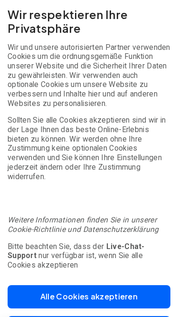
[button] (89, 296)
